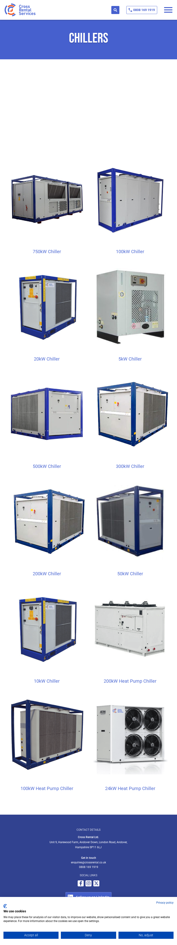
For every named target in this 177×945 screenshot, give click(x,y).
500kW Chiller (47, 466)
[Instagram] (88, 883)
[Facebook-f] (81, 883)
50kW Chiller (130, 573)
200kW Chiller (47, 573)
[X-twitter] (96, 883)
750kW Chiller (47, 251)
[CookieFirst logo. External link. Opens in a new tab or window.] (5, 906)
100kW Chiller (130, 251)
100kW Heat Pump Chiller (47, 788)
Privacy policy (165, 902)
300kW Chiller (130, 466)
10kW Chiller (47, 681)
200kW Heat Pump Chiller (130, 681)
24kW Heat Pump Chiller (130, 788)
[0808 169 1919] (130, 10)
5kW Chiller (130, 359)
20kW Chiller (47, 359)
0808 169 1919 (144, 10)
